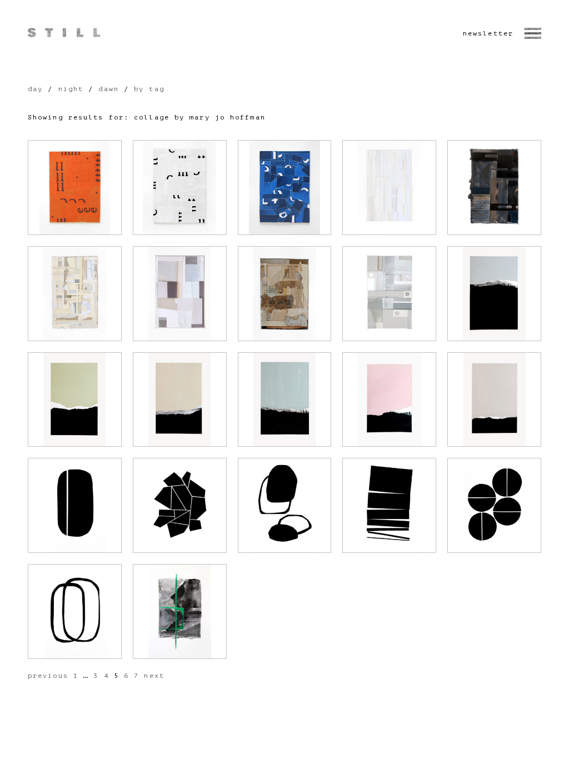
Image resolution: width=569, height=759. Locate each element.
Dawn (108, 89)
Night (71, 89)
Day (35, 89)
